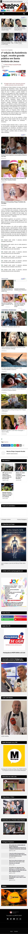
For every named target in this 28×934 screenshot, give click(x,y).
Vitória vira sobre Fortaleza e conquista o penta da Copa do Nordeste (20, 475)
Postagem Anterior (6, 519)
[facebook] (7, 919)
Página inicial (4, 50)
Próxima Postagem (21, 519)
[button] (24, 1)
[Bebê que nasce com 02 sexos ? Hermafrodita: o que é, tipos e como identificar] (4, 877)
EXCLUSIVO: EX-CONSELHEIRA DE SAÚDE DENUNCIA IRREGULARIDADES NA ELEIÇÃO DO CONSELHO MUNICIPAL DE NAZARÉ (17, 847)
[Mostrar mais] (23, 445)
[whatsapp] (20, 919)
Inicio (11, 931)
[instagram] (17, 919)
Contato (16, 931)
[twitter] (11, 919)
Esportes (10, 50)
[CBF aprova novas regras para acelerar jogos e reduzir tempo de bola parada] (7, 467)
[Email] (20, 445)
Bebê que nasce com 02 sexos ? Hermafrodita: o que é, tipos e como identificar (17, 877)
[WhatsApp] (15, 445)
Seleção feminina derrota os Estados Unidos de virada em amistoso (7, 494)
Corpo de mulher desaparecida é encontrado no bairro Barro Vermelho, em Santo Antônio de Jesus (17, 855)
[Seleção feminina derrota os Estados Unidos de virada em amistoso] (7, 487)
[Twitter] (12, 445)
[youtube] (14, 919)
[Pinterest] (17, 445)
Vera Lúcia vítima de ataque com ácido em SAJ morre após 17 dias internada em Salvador (17, 862)
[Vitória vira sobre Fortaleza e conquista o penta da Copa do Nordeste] (21, 467)
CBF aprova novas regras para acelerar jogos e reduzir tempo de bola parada (7, 475)
